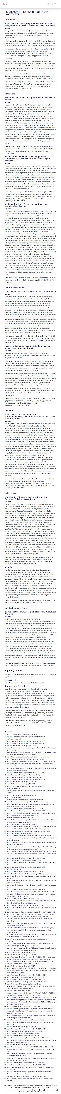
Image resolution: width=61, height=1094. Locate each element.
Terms (30, 1090)
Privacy (42, 1090)
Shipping (21, 1091)
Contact (47, 1090)
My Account (36, 1090)
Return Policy (54, 1090)
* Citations (24, 1090)
